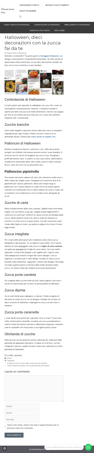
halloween (11, 361)
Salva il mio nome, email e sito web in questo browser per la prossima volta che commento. (33, 426)
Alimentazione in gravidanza (47, 25)
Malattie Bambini (28, 11)
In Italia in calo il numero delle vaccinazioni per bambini (27, 363)
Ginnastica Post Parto (39, 30)
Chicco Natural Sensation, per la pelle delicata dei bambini (28, 365)
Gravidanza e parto (29, 5)
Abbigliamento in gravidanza (77, 25)
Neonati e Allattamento (57, 5)
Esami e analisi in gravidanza (17, 25)
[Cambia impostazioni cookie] (4, 448)
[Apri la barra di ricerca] (21, 17)
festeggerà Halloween (49, 56)
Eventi (9, 358)
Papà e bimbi (59, 30)
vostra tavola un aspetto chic (43, 137)
